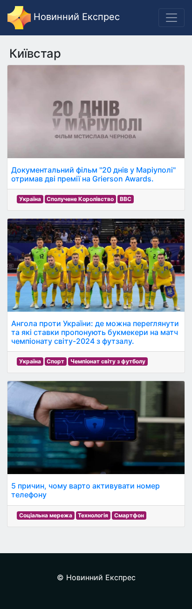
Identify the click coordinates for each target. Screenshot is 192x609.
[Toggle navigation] (171, 17)
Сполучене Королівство (80, 198)
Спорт (55, 361)
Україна (30, 198)
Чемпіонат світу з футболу (107, 361)
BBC (125, 198)
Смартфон (129, 515)
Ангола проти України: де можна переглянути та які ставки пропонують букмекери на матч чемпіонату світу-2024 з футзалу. (95, 332)
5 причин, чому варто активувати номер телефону (85, 490)
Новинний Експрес (75, 16)
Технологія (93, 515)
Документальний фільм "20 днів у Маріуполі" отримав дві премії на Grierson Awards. (93, 174)
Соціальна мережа (45, 515)
